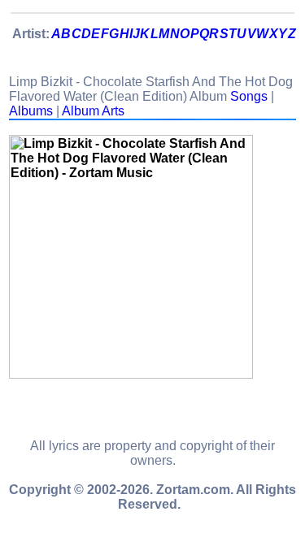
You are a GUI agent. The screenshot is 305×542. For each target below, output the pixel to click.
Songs (249, 96)
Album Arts (93, 111)
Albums (31, 111)
